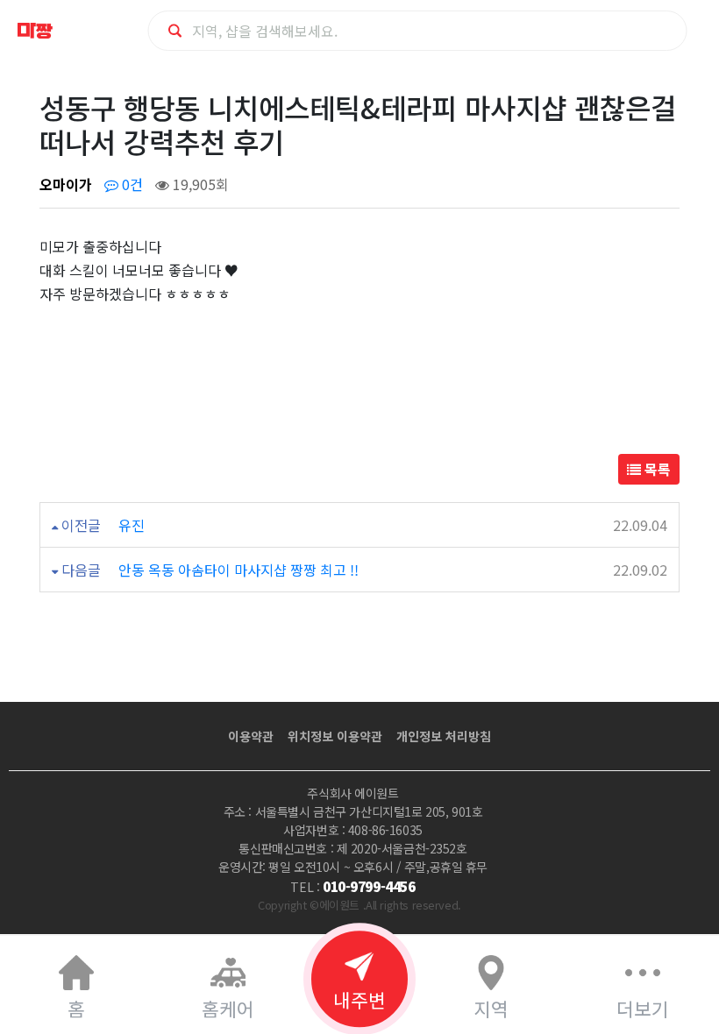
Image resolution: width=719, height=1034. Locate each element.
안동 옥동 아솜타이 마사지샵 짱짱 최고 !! (238, 569)
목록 (656, 468)
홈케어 (228, 1008)
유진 (131, 524)
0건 (130, 184)
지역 (491, 1008)
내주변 (359, 999)
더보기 (642, 1008)
